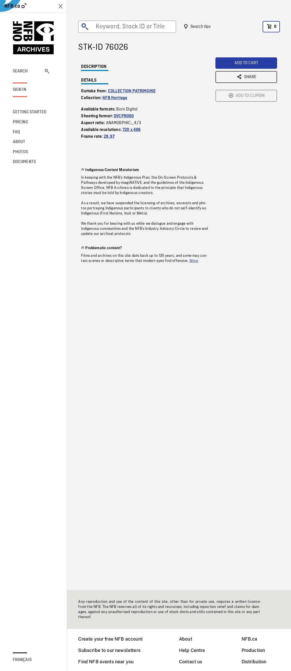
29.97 (109, 136)
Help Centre (192, 650)
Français (22, 660)
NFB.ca (249, 639)
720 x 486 (131, 130)
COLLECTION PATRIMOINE (131, 91)
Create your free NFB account (110, 639)
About (185, 639)
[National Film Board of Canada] (33, 37)
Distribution (254, 661)
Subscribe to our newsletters (109, 650)
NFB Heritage (114, 98)
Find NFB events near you (106, 661)
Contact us (190, 661)
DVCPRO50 (124, 116)
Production (253, 650)
